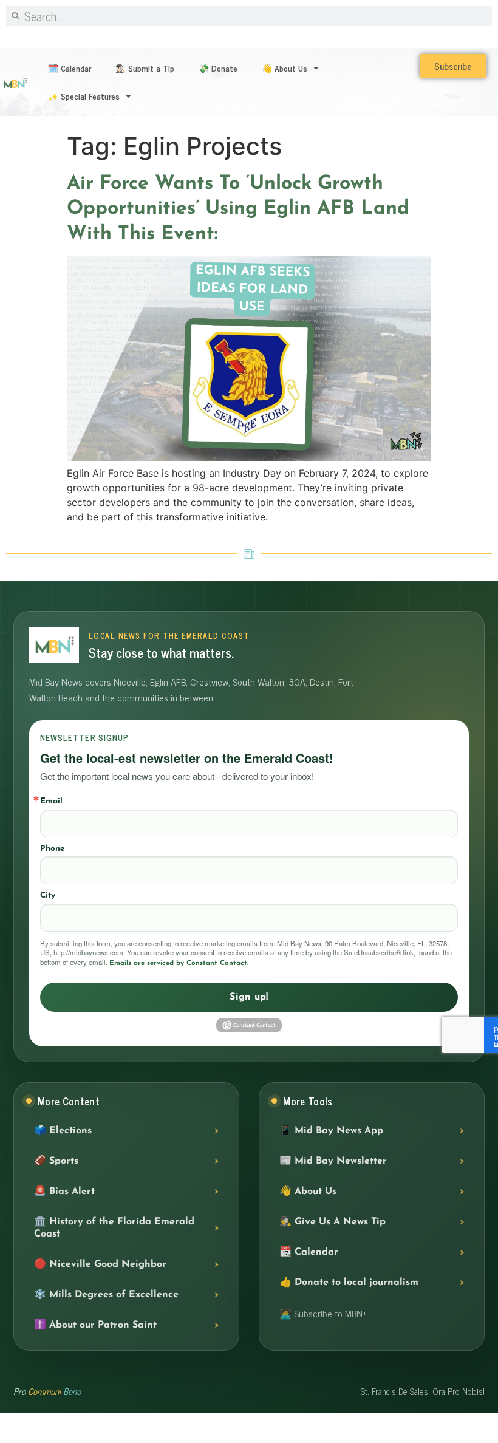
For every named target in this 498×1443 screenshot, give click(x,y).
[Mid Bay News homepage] (54, 645)
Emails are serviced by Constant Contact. (178, 963)
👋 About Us (284, 68)
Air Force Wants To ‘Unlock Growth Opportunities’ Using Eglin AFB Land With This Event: (238, 209)
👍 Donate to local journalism (348, 1283)
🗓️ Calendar (69, 68)
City (47, 895)
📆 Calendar (308, 1252)
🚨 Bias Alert (64, 1191)
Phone (52, 849)
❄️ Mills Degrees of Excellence (106, 1295)
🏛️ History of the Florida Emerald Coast (114, 1228)
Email (51, 801)
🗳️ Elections (63, 1131)
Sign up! (249, 997)
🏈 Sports (56, 1161)
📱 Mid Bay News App (331, 1131)
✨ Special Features (84, 96)
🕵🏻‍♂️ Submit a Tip (144, 68)
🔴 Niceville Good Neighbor (100, 1264)
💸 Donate (218, 68)
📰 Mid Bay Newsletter (333, 1161)
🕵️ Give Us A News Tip (332, 1222)
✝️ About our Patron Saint (95, 1325)
